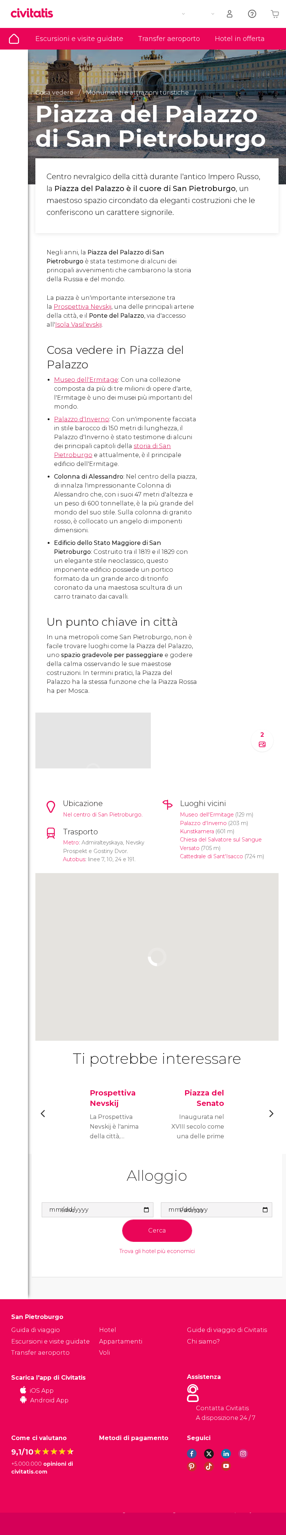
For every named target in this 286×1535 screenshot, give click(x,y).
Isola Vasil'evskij (78, 324)
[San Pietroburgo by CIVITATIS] (34, 13)
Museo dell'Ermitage (86, 379)
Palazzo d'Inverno (81, 419)
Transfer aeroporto (169, 39)
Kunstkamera (197, 831)
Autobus (74, 859)
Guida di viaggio (14, 39)
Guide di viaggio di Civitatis (227, 1329)
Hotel (107, 1329)
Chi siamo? (203, 1341)
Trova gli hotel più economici (157, 1251)
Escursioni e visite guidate (79, 39)
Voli (104, 1352)
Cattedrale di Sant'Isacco (211, 856)
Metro (71, 842)
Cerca (157, 1230)
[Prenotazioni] (230, 14)
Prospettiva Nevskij (82, 306)
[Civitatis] (26, 1523)
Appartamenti (120, 1341)
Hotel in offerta (240, 39)
